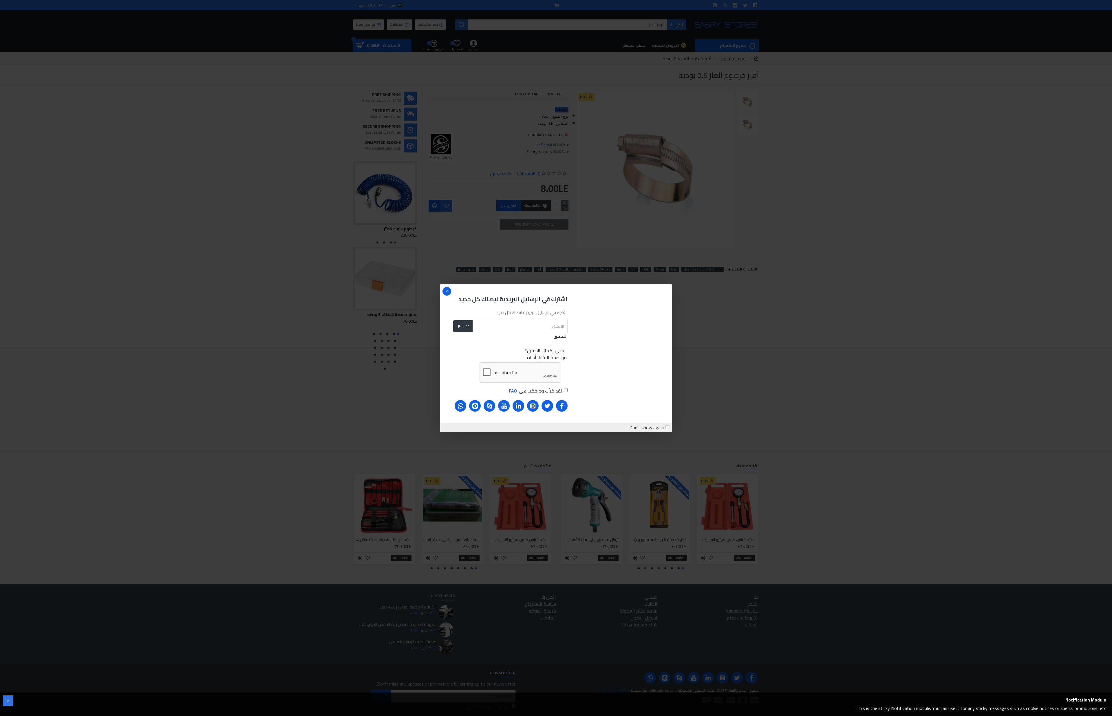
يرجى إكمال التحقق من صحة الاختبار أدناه (547, 354)
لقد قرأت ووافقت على (535, 390)
